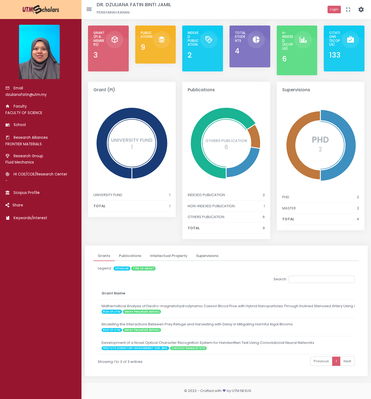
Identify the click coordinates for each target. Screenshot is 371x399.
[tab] (104, 256)
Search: (280, 279)
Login (334, 9)
